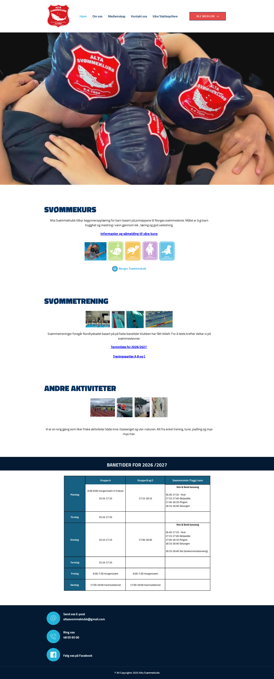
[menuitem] (83, 16)
